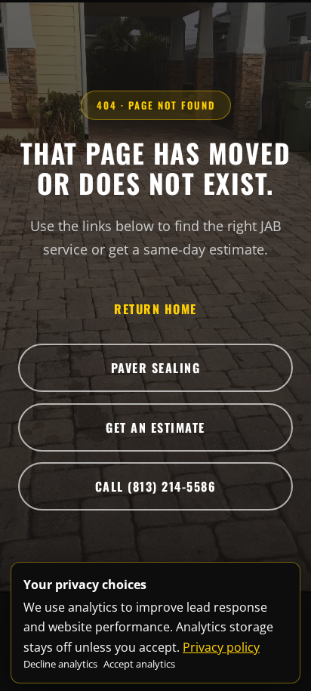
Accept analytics (139, 664)
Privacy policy (221, 647)
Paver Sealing (156, 368)
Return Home (155, 309)
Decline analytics (60, 664)
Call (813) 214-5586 (156, 486)
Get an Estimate (155, 427)
